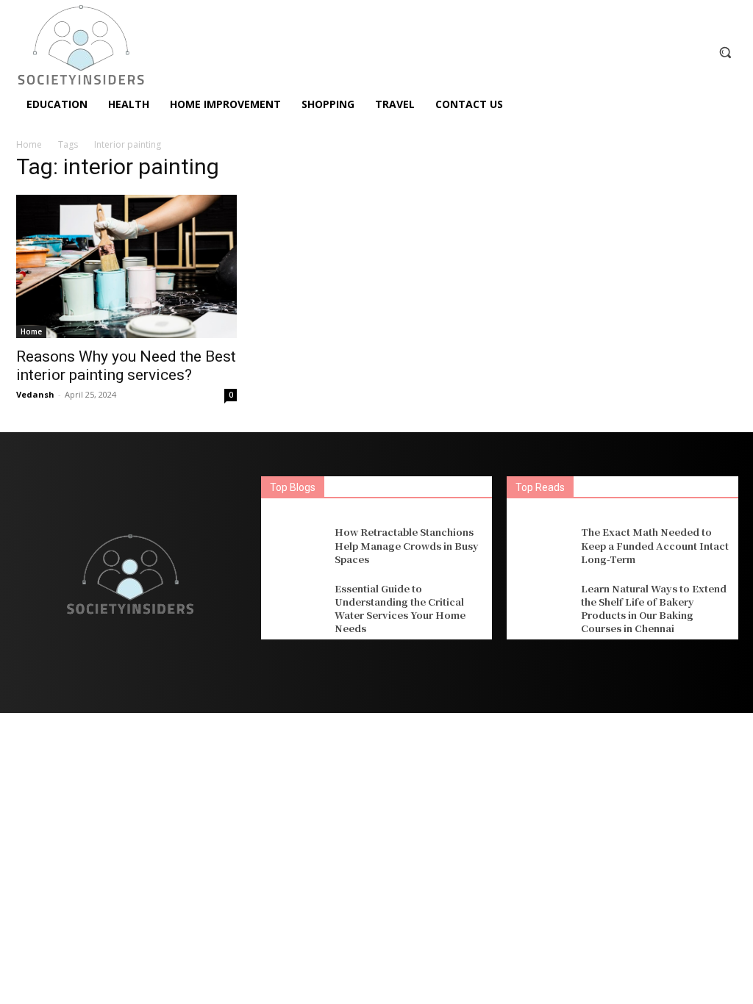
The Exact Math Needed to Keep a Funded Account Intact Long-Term (655, 545)
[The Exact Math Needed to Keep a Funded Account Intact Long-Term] (541, 546)
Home (29, 144)
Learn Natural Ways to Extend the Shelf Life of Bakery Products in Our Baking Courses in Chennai (654, 608)
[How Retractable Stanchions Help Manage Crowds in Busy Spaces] (296, 546)
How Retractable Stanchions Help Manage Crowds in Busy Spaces (407, 545)
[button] (725, 52)
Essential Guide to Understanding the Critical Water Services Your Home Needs (400, 608)
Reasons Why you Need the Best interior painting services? (126, 366)
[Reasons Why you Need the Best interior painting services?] (126, 266)
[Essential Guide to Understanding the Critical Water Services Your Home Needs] (296, 607)
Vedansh (35, 394)
